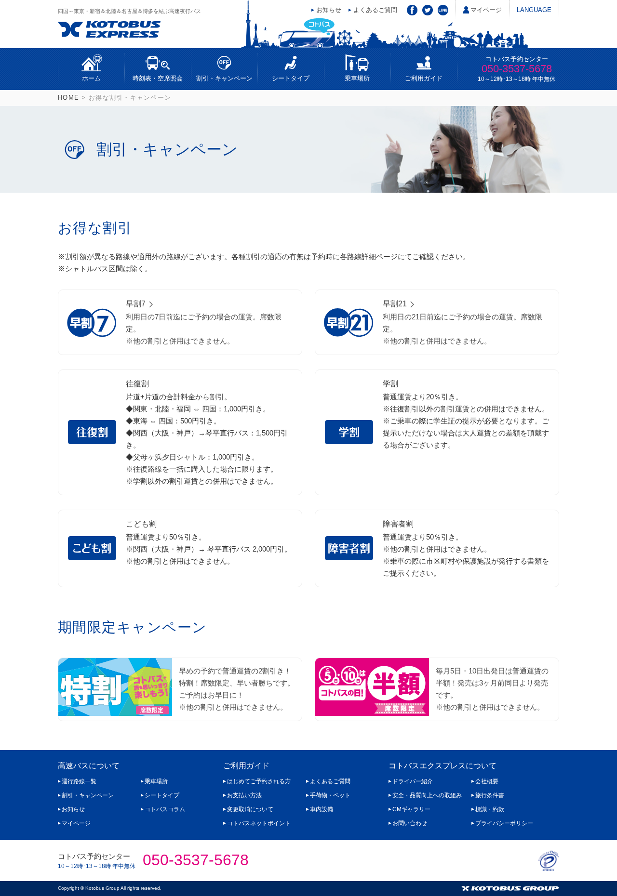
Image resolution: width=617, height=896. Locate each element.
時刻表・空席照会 (158, 78)
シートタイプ (290, 78)
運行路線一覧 (79, 781)
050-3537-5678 (517, 69)
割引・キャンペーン (224, 78)
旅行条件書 (489, 795)
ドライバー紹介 (412, 781)
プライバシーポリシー (504, 823)
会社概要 (486, 781)
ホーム (91, 78)
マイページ (486, 9)
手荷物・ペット (330, 795)
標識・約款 (489, 809)
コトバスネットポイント (259, 823)
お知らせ (328, 9)
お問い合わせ (409, 823)
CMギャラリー (411, 809)
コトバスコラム (165, 809)
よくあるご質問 (375, 9)
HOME (68, 97)
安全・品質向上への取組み (427, 795)
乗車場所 (357, 78)
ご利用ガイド (424, 78)
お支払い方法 (244, 795)
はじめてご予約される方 (259, 781)
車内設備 (321, 809)
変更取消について (250, 809)
